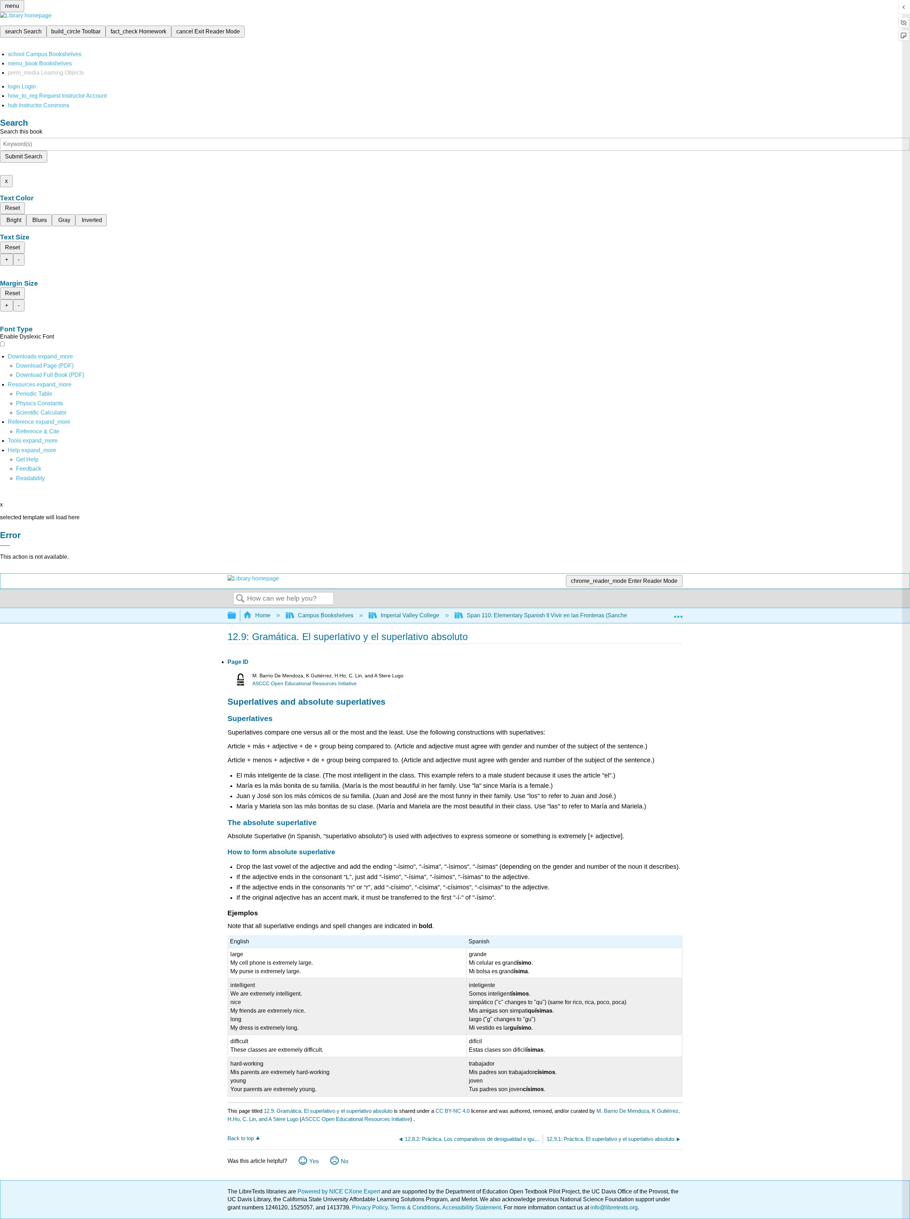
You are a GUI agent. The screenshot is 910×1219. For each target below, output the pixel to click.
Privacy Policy (369, 1207)
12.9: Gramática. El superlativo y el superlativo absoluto (328, 1111)
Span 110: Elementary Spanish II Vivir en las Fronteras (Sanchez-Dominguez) (564, 615)
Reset (12, 208)
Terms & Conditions (415, 1207)
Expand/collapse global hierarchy (236, 616)
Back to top (241, 1138)
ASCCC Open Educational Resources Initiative (304, 683)
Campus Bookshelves (325, 615)
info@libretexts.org (613, 1207)
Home (263, 615)
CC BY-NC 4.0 (452, 1111)
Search (240, 599)
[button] (28, 469)
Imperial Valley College (410, 615)
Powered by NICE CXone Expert (339, 1191)
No (344, 1161)
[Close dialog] (5, 545)
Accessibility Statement (471, 1207)
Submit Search (23, 156)
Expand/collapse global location (678, 613)
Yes (314, 1161)
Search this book (21, 132)
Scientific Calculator (41, 413)
